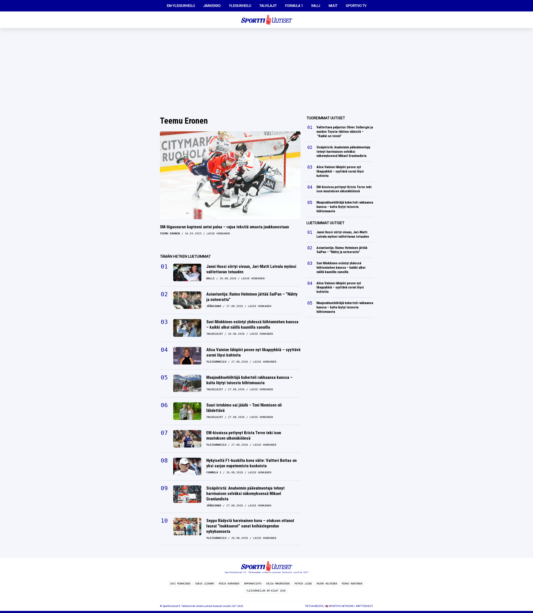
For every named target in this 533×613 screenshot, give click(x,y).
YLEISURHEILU (240, 6)
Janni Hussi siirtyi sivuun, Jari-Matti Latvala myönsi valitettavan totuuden (251, 269)
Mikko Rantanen (352, 583)
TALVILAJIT (268, 6)
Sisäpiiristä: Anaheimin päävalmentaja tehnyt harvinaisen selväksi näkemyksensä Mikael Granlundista (245, 493)
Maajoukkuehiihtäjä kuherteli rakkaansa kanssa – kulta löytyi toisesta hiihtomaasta (249, 380)
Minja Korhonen (229, 583)
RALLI (315, 6)
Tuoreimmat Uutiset (325, 118)
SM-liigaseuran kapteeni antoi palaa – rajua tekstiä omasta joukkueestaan (224, 226)
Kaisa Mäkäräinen (278, 583)
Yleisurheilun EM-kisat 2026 (266, 590)
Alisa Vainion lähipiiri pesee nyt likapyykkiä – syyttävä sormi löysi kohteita (253, 352)
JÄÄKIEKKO (212, 6)
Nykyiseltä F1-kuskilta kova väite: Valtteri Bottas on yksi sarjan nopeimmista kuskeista (251, 463)
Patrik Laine (303, 583)
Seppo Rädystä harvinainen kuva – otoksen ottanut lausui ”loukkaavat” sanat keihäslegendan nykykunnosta (250, 526)
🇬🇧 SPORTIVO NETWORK (339, 606)
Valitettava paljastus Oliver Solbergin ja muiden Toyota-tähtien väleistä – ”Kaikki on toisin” (344, 131)
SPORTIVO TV (356, 6)
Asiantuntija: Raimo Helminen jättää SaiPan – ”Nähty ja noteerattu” (252, 297)
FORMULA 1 (294, 6)
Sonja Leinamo (204, 583)
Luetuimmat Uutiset (325, 223)
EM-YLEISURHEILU (181, 6)
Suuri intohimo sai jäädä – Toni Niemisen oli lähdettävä (244, 408)
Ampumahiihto (253, 583)
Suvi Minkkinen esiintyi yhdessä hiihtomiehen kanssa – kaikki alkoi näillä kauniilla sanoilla (252, 324)
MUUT (333, 6)
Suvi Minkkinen (180, 583)
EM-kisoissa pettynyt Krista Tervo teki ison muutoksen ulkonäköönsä (243, 435)
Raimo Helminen (327, 583)
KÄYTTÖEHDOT (364, 606)
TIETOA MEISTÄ (314, 606)
